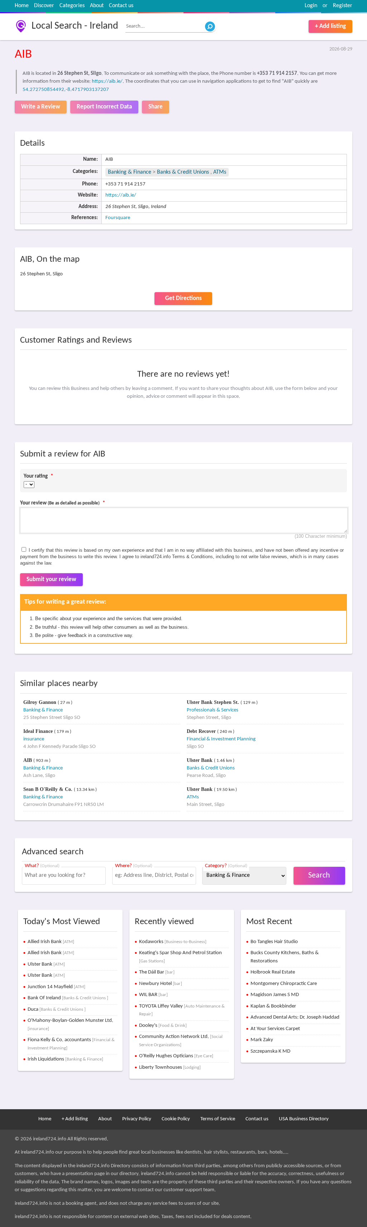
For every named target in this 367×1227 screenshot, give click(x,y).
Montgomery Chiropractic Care (284, 983)
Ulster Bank (200, 760)
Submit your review (51, 579)
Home (22, 6)
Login (311, 6)
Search (319, 875)
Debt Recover (202, 731)
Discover (44, 6)
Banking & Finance (129, 172)
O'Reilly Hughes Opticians (176, 1056)
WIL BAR (153, 994)
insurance (33, 739)
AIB (28, 760)
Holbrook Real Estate (273, 972)
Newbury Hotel (160, 983)
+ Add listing (330, 26)
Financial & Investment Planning (221, 739)
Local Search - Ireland (75, 26)
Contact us (121, 6)
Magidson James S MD (275, 994)
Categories (72, 6)
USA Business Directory (304, 1119)
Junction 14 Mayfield (56, 987)
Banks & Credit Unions (183, 172)
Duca (57, 1009)
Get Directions (183, 298)
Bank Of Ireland (68, 998)
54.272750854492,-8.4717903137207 (66, 89)
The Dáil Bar (157, 972)
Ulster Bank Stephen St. (213, 702)
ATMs (219, 172)
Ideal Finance (38, 731)
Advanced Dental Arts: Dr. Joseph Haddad (295, 1017)
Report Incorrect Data (104, 107)
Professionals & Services (212, 710)
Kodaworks (172, 942)
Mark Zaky (262, 1040)
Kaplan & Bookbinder (273, 1006)
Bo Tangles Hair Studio (274, 942)
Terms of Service (217, 1119)
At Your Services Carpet (275, 1029)
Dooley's (163, 1025)
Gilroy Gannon (40, 702)
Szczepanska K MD (270, 1051)
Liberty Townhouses (170, 1067)
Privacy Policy (136, 1119)
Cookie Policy (176, 1119)
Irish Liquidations (65, 1059)
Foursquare (117, 218)
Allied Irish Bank (51, 942)
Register (342, 6)
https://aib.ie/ (107, 81)
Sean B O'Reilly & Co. (48, 789)
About (97, 6)
